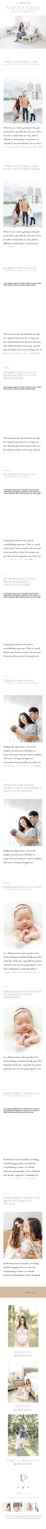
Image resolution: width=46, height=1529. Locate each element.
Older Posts (30, 1292)
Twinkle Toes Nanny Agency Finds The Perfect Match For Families (22, 683)
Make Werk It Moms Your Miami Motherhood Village (21, 1096)
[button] (18, 3)
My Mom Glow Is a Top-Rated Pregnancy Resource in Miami (20, 477)
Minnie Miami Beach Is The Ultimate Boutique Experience (22, 890)
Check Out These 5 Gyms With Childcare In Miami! (22, 63)
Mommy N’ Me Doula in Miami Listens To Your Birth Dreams (19, 271)
